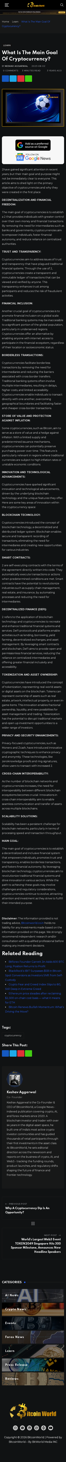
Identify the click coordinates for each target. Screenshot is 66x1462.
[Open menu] (6, 5)
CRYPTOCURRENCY (12, 1035)
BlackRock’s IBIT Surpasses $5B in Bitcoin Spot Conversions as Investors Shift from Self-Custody (34, 975)
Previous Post (18, 1204)
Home (5, 21)
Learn (15, 21)
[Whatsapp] (28, 78)
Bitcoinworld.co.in (32, 923)
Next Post (50, 1235)
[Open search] (62, 5)
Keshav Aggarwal (16, 66)
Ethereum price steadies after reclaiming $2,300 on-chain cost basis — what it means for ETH (33, 998)
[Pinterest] (20, 78)
